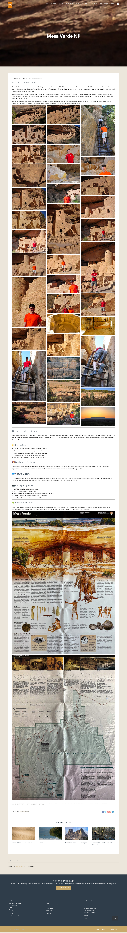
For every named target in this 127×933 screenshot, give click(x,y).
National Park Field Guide (49, 803)
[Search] (115, 918)
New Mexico (80, 803)
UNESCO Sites (13, 906)
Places (60, 4)
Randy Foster (25, 811)
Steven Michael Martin (35, 78)
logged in (19, 866)
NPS (47, 4)
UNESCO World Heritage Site (37, 804)
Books (113, 4)
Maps (77, 4)
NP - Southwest (93, 803)
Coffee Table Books (14, 916)
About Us (104, 929)
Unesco (53, 4)
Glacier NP (42, 843)
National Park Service (15, 903)
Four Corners (31, 803)
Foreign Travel (13, 910)
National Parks (67, 803)
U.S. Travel (12, 908)
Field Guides (104, 4)
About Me (49, 910)
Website (97, 929)
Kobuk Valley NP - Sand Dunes (22, 843)
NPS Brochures (114, 929)
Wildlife (11, 914)
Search (118, 4)
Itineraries (69, 4)
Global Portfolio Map (52, 904)
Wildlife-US (85, 4)
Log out (48, 913)
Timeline (95, 4)
